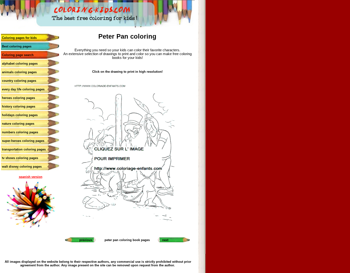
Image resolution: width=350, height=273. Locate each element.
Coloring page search (18, 55)
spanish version (30, 177)
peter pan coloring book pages (127, 240)
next (165, 240)
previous (85, 240)
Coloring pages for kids (19, 38)
